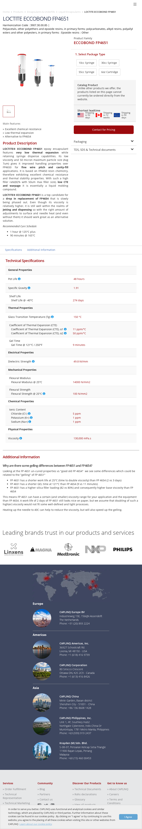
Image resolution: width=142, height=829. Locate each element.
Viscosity (13, 438)
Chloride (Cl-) (19, 413)
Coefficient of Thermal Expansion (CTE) (33, 325)
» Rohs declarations (84, 794)
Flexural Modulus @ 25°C (26, 382)
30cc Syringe (109, 62)
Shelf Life (15, 296)
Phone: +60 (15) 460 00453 (75, 758)
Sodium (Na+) (19, 421)
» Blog (41, 789)
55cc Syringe (86, 72)
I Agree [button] (128, 816)
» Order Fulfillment (14, 789)
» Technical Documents (86, 789)
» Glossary (78, 799)
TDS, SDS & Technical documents (95, 149)
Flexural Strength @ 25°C (26, 393)
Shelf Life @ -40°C (22, 300)
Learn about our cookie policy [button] (35, 824)
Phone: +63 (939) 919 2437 (75, 733)
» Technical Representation (12, 796)
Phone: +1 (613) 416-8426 (75, 676)
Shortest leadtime (88, 110)
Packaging (80, 141)
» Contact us (45, 799)
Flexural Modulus (20, 378)
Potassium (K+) (20, 417)
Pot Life (12, 279)
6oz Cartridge (109, 72)
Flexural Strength (20, 389)
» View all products (84, 804)
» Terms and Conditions (115, 801)
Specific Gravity (17, 288)
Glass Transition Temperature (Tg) (29, 317)
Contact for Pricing (103, 129)
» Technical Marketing (16, 803)
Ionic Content (17, 409)
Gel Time (14, 341)
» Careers (113, 794)
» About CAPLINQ (117, 789)
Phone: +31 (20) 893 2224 (75, 623)
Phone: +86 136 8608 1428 (75, 708)
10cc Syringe (86, 62)
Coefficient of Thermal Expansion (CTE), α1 (37, 329)
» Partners (44, 794)
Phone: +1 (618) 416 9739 (75, 655)
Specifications (13, 250)
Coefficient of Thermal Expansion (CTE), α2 (37, 333)
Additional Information (41, 250)
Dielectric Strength (19, 361)
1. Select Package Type (90, 54)
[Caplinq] (4, 4)
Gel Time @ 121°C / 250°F (26, 345)
